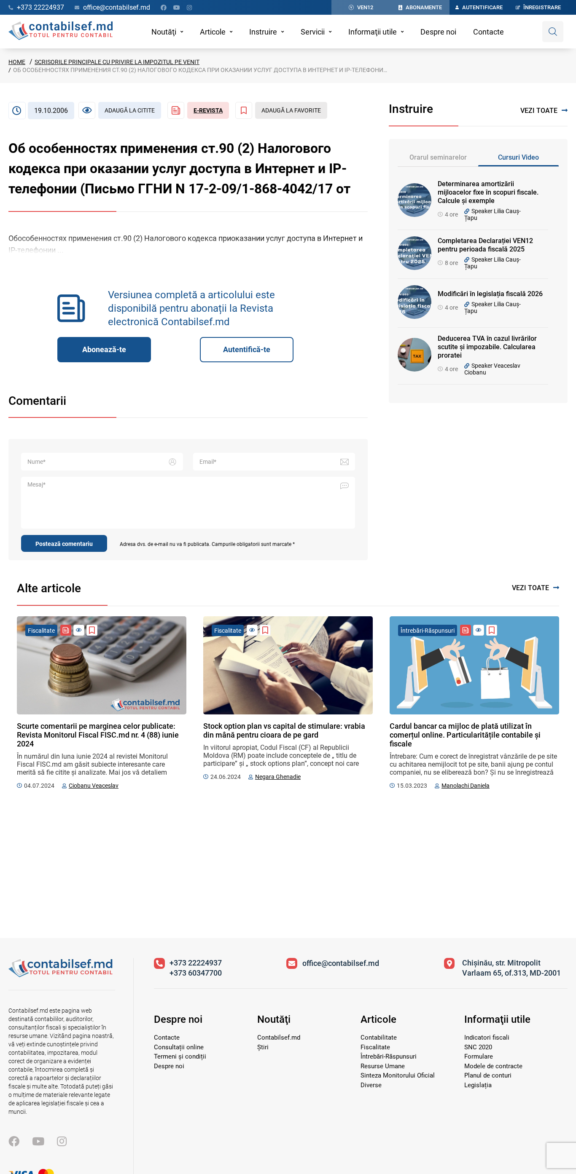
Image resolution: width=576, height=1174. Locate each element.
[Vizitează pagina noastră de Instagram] (189, 8)
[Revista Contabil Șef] (65, 630)
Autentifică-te (246, 349)
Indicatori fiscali (486, 1037)
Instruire (263, 31)
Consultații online (179, 1047)
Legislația (478, 1085)
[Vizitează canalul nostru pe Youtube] (176, 8)
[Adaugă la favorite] (91, 630)
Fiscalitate (375, 1047)
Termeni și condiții (180, 1056)
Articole (213, 31)
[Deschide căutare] (552, 31)
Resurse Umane (383, 1066)
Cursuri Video (518, 157)
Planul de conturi (487, 1075)
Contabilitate (379, 1037)
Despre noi (438, 31)
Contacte (488, 31)
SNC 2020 (478, 1047)
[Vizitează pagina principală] (60, 32)
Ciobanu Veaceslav (93, 785)
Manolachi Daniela (465, 785)
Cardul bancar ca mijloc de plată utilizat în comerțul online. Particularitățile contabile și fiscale (465, 735)
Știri (263, 1047)
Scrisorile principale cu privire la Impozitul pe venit (117, 62)
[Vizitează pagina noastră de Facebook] (164, 8)
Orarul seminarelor (438, 157)
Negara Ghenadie (278, 776)
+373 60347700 (196, 972)
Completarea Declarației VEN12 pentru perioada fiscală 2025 (485, 245)
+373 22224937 (196, 962)
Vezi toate (538, 111)
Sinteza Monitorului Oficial (398, 1075)
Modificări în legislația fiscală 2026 (490, 294)
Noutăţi (163, 31)
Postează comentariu (64, 543)
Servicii (313, 31)
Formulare (478, 1056)
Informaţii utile (372, 31)
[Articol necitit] (78, 630)
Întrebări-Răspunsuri (389, 1056)
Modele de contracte (493, 1066)
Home (16, 62)
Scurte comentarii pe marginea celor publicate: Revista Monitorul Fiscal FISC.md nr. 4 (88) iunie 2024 (98, 735)
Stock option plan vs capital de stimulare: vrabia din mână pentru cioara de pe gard (284, 730)
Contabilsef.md (278, 1037)
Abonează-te (104, 349)
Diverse (371, 1085)
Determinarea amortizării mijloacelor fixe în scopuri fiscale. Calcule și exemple (488, 192)
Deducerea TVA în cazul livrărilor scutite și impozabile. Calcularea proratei (487, 346)
